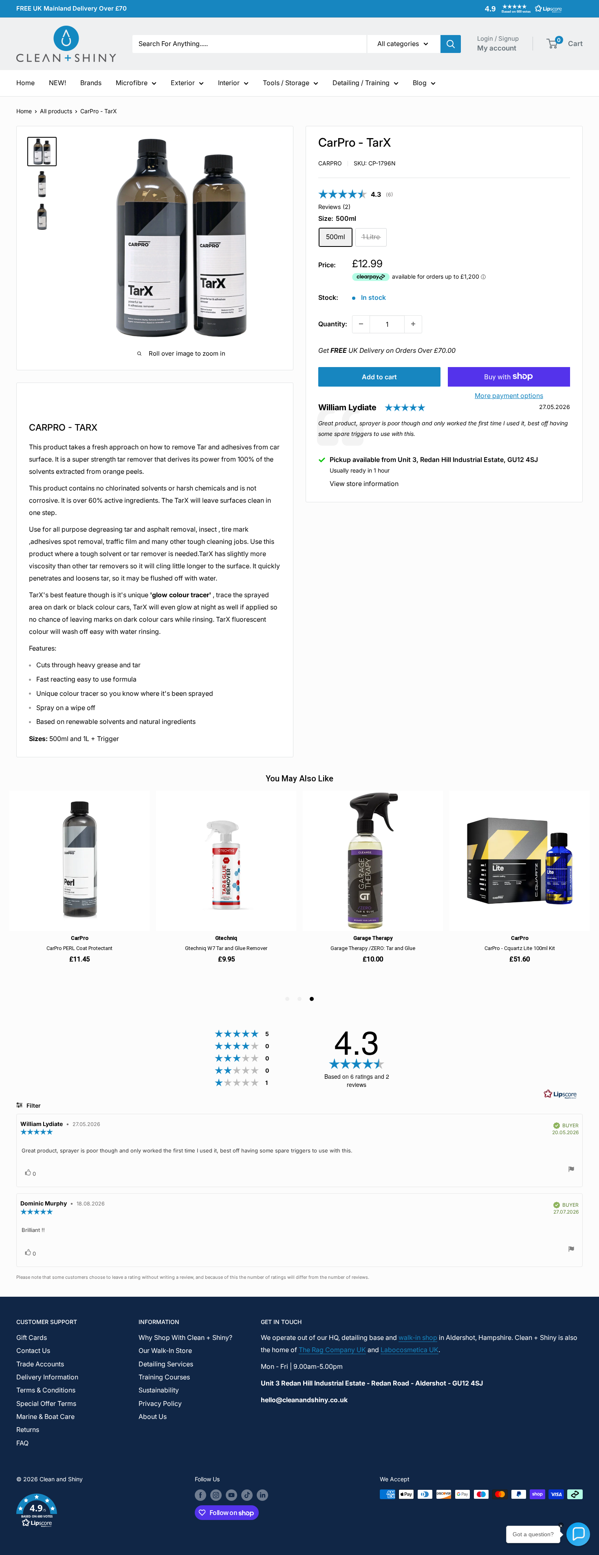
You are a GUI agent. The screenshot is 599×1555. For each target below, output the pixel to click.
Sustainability (159, 1390)
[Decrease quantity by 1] (361, 323)
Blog (420, 83)
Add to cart (379, 376)
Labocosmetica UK (409, 1350)
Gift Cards (31, 1337)
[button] (521, 8)
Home (25, 83)
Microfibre (132, 83)
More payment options (509, 395)
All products (56, 111)
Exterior (183, 83)
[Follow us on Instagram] (216, 1495)
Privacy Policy (160, 1403)
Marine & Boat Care (45, 1416)
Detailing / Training (361, 83)
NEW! (57, 83)
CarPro (330, 163)
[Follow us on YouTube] (231, 1495)
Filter (33, 1105)
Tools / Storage (286, 83)
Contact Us (33, 1350)
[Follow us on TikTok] (247, 1495)
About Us (153, 1416)
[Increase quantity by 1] (413, 323)
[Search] (450, 44)
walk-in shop (418, 1337)
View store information (364, 483)
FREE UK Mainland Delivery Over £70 (71, 8)
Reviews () (334, 206)
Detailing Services (166, 1364)
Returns (27, 1429)
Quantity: (332, 323)
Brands (90, 83)
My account (496, 48)
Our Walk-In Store (165, 1350)
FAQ (22, 1443)
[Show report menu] (571, 1170)
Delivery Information (47, 1377)
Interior (229, 83)
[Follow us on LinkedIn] (262, 1495)
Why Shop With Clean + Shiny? (185, 1337)
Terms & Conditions (45, 1390)
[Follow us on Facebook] (200, 1495)
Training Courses (164, 1377)
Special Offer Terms (46, 1403)
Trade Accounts (40, 1364)
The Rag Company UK (332, 1350)
